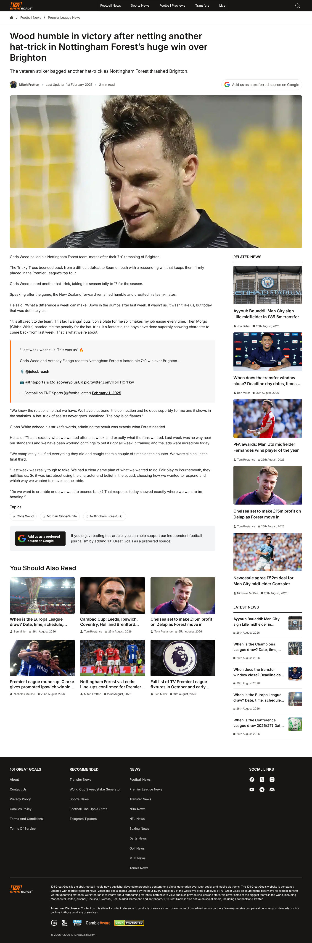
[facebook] (252, 779)
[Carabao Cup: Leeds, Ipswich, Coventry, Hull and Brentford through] (112, 595)
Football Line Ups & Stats (88, 809)
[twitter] (262, 779)
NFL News (137, 819)
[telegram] (262, 789)
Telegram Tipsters (83, 819)
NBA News (137, 809)
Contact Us (18, 789)
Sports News (140, 5)
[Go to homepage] (21, 6)
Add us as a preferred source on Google (265, 85)
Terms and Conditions (26, 819)
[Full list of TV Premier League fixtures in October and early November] (183, 658)
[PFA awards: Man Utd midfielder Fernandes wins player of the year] (267, 418)
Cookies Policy (21, 809)
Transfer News (80, 779)
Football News (110, 5)
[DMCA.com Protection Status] (129, 924)
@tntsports (35, 382)
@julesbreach (37, 371)
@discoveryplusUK (66, 382)
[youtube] (252, 789)
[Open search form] (297, 5)
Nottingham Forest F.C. (106, 516)
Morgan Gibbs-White (62, 516)
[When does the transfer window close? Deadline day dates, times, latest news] (267, 351)
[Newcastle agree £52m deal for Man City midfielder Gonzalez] (267, 552)
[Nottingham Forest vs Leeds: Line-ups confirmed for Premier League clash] (112, 658)
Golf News (137, 848)
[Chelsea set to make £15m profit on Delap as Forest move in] (183, 595)
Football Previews (172, 5)
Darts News (138, 838)
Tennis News (139, 868)
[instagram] (272, 779)
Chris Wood (25, 516)
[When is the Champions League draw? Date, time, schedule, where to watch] (295, 648)
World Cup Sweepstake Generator (95, 789)
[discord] (272, 789)
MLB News (137, 858)
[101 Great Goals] (25, 911)
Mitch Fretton (29, 84)
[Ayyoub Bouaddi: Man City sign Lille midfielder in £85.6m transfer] (267, 285)
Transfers (202, 5)
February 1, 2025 (106, 393)
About (14, 779)
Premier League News (64, 17)
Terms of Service (23, 828)
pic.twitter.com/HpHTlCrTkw (109, 382)
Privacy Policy (20, 799)
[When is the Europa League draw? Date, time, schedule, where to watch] (42, 595)
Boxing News (139, 828)
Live (222, 5)
